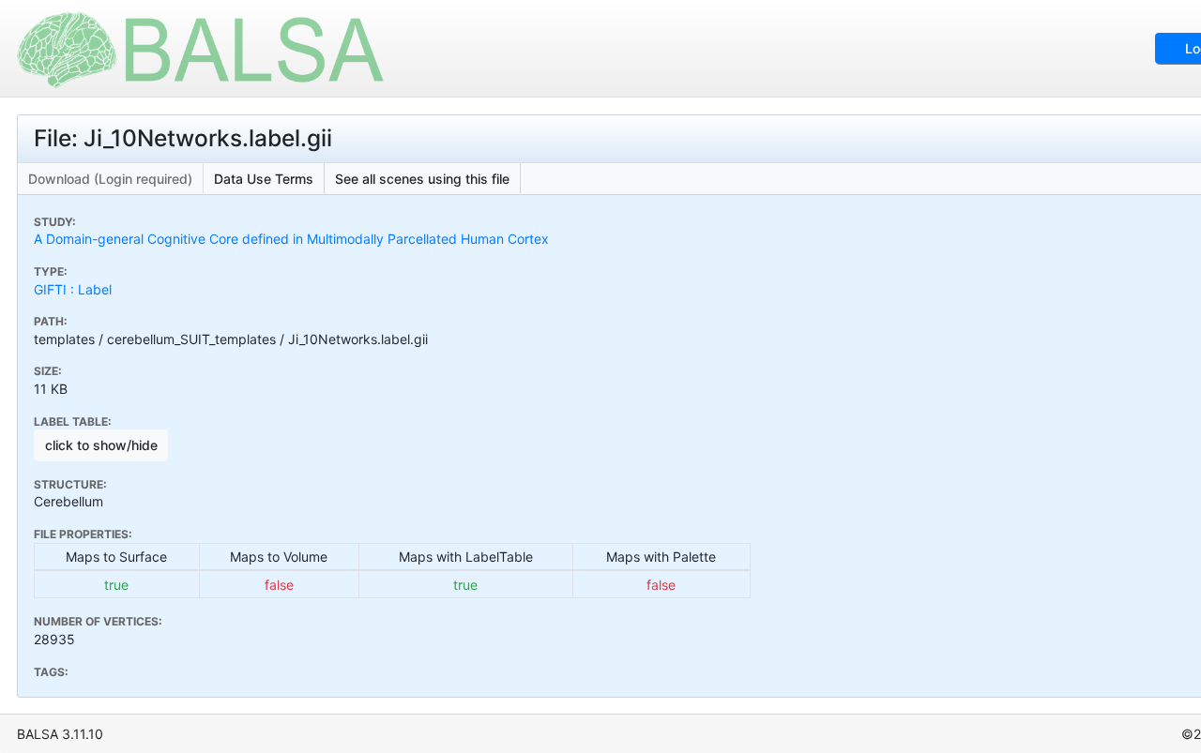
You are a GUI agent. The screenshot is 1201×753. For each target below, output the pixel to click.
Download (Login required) (110, 179)
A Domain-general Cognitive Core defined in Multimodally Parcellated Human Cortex (291, 239)
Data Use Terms (263, 179)
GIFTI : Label (73, 289)
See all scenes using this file (422, 179)
